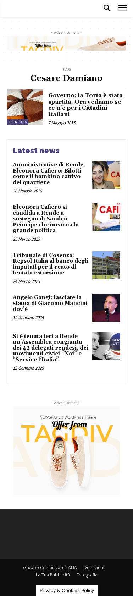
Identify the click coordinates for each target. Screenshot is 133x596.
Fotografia (87, 575)
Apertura (18, 122)
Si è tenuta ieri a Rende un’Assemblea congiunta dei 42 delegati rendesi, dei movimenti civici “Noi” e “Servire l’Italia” (50, 348)
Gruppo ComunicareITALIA (50, 567)
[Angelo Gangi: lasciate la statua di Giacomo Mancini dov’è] (106, 308)
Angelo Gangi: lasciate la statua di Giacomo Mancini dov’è (50, 303)
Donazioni (94, 567)
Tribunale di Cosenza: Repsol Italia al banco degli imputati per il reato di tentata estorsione (50, 264)
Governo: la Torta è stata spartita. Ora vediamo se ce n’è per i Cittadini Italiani (85, 105)
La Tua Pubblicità (53, 575)
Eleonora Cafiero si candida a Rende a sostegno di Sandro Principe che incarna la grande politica (46, 219)
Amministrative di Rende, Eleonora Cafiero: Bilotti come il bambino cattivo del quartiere (49, 174)
